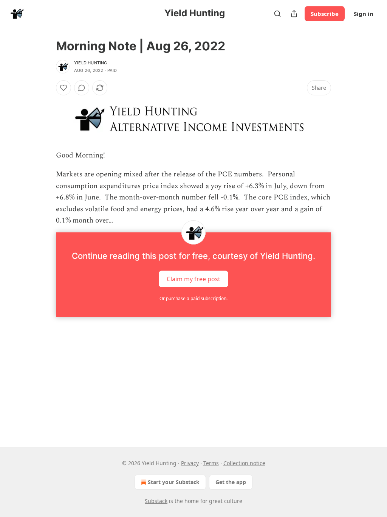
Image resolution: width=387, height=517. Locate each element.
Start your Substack (174, 482)
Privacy (190, 463)
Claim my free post (193, 279)
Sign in (363, 13)
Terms (211, 463)
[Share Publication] (294, 13)
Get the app (230, 482)
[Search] (277, 13)
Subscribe (325, 13)
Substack (156, 501)
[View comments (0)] (81, 87)
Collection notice (244, 463)
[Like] (63, 87)
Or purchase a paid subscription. (193, 298)
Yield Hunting (90, 62)
